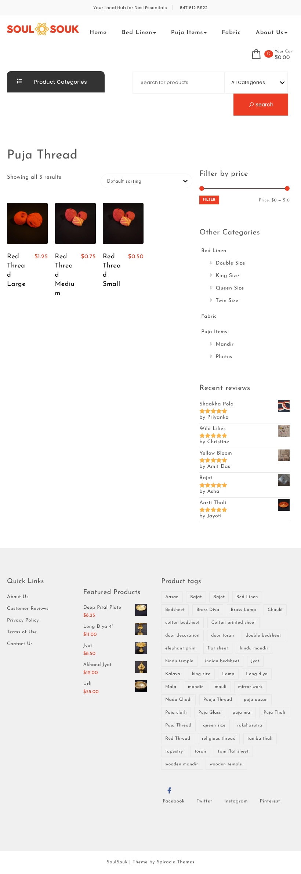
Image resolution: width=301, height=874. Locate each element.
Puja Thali (274, 712)
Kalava (172, 674)
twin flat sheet (233, 751)
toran (200, 751)
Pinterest (270, 801)
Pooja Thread (217, 700)
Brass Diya (207, 610)
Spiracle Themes (176, 862)
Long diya (257, 674)
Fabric (231, 33)
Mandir (225, 344)
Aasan (172, 597)
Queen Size (230, 288)
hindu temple (179, 661)
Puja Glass (209, 712)
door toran (222, 635)
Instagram (236, 801)
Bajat (196, 597)
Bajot (219, 597)
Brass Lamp (243, 610)
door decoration (182, 635)
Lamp (228, 674)
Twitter (204, 801)
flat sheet (217, 648)
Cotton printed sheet (233, 622)
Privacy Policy (23, 620)
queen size (214, 725)
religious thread (219, 738)
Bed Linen (137, 33)
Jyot (255, 661)
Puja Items (187, 33)
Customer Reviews (27, 609)
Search (263, 104)
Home (98, 33)
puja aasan (256, 700)
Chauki (275, 610)
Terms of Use (22, 632)
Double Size (230, 263)
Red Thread (177, 738)
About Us (269, 33)
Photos (224, 357)
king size (201, 674)
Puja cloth (176, 712)
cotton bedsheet (182, 622)
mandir (195, 687)
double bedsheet (263, 635)
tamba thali (260, 738)
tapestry (174, 751)
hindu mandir (254, 648)
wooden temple (226, 764)
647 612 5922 (194, 8)
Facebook (174, 801)
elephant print (180, 648)
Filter (209, 200)
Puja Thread (178, 725)
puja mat (242, 712)
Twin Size (227, 300)
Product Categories (60, 81)
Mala (170, 687)
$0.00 (282, 58)
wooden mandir (181, 764)
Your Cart (284, 52)
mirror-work (250, 687)
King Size (227, 275)
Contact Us (20, 644)
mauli (220, 687)
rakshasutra (249, 725)
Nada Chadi (178, 700)
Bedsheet (175, 610)
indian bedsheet (222, 661)
